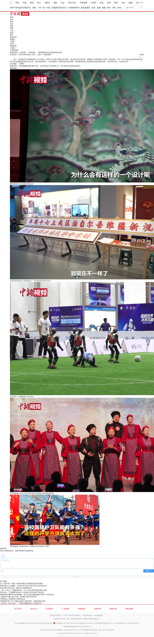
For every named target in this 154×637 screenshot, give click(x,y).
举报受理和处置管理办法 (90, 630)
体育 (109, 3)
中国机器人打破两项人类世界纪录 (12, 599)
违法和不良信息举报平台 (48, 630)
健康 (130, 3)
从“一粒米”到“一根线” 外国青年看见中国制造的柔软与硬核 (21, 583)
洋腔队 (12, 41)
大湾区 (93, 3)
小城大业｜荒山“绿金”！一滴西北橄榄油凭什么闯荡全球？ (21, 603)
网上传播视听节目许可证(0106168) (26, 623)
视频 (104, 8)
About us (34, 609)
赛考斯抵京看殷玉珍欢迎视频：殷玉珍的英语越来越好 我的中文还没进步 (27, 594)
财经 (32, 3)
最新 (11, 17)
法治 (123, 3)
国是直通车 (85, 8)
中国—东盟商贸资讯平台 (56, 8)
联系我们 (49, 609)
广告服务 (65, 609)
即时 (17, 3)
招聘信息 (113, 609)
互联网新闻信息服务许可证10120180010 (77, 626)
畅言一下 (149, 571)
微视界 (12, 39)
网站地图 (129, 609)
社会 (63, 3)
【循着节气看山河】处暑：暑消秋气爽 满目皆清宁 (18, 597)
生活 (138, 3)
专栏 (114, 8)
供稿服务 (81, 609)
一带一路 (41, 8)
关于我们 (18, 609)
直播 (99, 8)
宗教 (34, 8)
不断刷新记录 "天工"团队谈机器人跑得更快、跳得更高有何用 (22, 601)
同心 (39, 3)
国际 (55, 3)
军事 (11, 28)
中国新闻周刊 (74, 8)
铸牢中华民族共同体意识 (20, 8)
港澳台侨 (13, 37)
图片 (109, 8)
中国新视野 (14, 50)
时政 (25, 3)
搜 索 (142, 7)
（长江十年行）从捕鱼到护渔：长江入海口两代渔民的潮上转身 (23, 590)
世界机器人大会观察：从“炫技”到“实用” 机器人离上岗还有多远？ (24, 586)
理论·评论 (72, 3)
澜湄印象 (13, 46)
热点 (11, 19)
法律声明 (97, 609)
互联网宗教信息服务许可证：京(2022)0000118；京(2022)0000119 (117, 623)
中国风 (12, 48)
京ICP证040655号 (46, 623)
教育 (116, 3)
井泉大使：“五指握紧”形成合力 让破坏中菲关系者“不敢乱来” (22, 592)
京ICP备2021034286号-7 (85, 623)
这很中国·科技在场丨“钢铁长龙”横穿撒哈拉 (16, 588)
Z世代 (12, 44)
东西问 (47, 3)
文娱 (102, 3)
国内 (11, 22)
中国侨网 (83, 3)
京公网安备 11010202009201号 (65, 623)
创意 (93, 8)
